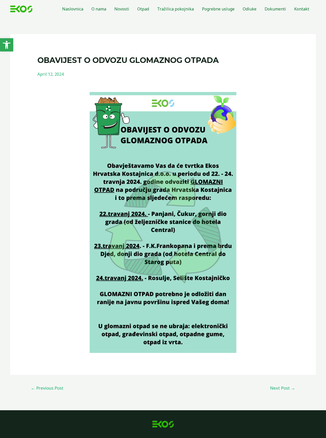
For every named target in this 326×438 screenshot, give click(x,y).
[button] (6, 44)
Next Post (282, 388)
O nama (98, 9)
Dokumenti (275, 9)
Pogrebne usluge (218, 9)
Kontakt (301, 9)
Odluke (249, 9)
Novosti (121, 9)
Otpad (143, 9)
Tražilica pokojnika (175, 9)
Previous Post (47, 388)
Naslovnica (72, 9)
